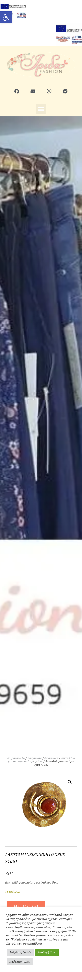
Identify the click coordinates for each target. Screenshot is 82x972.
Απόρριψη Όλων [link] (20, 961)
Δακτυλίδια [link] (51, 758)
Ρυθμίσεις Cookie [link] (20, 952)
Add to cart (26, 906)
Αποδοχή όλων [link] (47, 952)
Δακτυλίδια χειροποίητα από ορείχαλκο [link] (41, 759)
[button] (41, 109)
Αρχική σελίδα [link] (16, 758)
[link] (6, 17)
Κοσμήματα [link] (35, 758)
